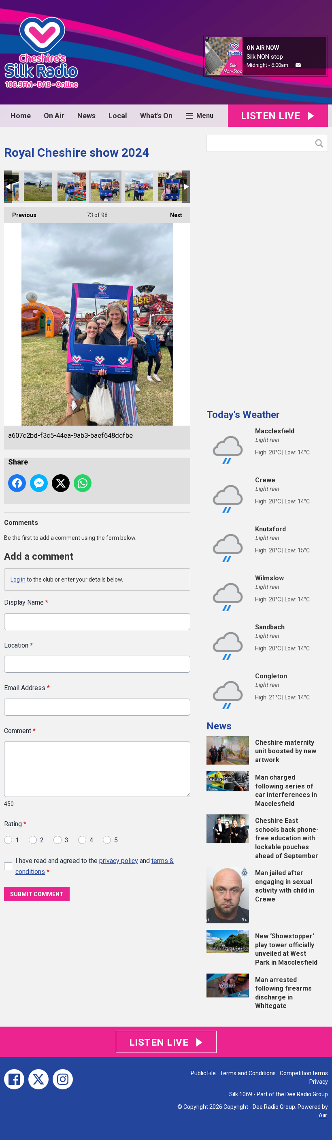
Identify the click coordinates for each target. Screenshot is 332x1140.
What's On (156, 115)
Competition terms (304, 1073)
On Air (54, 115)
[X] (38, 1079)
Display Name (26, 602)
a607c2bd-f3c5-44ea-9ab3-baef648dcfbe (105, 187)
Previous (20, 215)
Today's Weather (243, 414)
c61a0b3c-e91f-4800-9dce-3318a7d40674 (139, 187)
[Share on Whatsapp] (83, 483)
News (86, 115)
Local (118, 115)
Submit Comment (37, 894)
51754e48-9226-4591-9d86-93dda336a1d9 (38, 187)
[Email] (298, 65)
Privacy (318, 1081)
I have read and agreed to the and (94, 866)
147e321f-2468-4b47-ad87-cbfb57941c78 (71, 187)
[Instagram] (63, 1079)
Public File (203, 1073)
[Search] (321, 143)
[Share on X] (61, 483)
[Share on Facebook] (17, 483)
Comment (20, 731)
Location (18, 645)
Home (21, 115)
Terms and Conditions (248, 1073)
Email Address (27, 688)
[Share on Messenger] (39, 483)
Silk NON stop (265, 56)
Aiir (323, 1115)
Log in (18, 579)
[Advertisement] (267, 277)
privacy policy (118, 861)
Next (172, 215)
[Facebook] (14, 1079)
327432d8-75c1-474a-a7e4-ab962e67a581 (172, 187)
